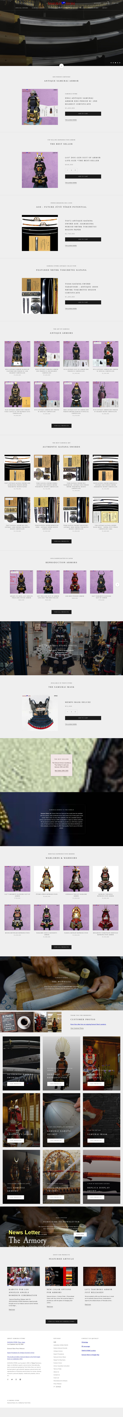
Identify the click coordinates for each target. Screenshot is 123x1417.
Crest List (56, 1378)
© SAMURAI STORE (13, 1400)
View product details (71, 120)
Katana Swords (55, 8)
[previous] (6, 585)
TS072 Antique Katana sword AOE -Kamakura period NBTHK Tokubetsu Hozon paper (17, 485)
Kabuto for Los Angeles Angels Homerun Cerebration (23, 1292)
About (104, 8)
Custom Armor (58, 1363)
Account (97, 3)
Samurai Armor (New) (60, 1357)
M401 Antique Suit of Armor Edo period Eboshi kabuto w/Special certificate (76, 411)
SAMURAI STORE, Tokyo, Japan (16, 1342)
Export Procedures (59, 1354)
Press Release (57, 1384)
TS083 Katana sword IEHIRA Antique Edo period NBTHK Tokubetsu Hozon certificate (47, 485)
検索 (55, 1342)
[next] (117, 585)
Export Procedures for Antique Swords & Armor (20, 1353)
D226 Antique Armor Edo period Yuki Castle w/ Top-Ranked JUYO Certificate (17, 411)
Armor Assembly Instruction (62, 1366)
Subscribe (80, 1234)
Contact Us (57, 1375)
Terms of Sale (57, 1369)
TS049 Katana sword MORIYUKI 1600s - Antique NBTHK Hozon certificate (47, 527)
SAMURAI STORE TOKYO (61, 1345)
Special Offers (22, 8)
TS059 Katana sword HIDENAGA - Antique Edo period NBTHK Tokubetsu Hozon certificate (105, 485)
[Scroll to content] (61, 66)
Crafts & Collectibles (74, 8)
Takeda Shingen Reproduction (76, 933)
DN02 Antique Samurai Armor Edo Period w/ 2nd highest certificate (81, 101)
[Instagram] (16, 1379)
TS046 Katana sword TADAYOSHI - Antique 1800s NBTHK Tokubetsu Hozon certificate (76, 527)
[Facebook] (7, 1379)
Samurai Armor (38, 8)
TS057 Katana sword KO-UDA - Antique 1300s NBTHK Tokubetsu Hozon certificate (17, 527)
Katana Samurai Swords (60, 1348)
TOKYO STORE (93, 8)
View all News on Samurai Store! (61, 1321)
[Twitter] (12, 1379)
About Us (56, 1372)
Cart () (115, 3)
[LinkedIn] (20, 1379)
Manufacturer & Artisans (60, 1381)
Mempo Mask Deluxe (78, 702)
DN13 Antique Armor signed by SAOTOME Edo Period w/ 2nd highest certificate (17, 371)
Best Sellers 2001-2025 (61, 771)
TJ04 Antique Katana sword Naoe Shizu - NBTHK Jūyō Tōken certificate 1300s (105, 527)
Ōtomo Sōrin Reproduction (47, 894)
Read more (12, 1309)
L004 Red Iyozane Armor (74, 596)
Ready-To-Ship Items (59, 1360)
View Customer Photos (105, 57)
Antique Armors (58, 1351)
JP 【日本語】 (58, 1387)
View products (15, 1084)
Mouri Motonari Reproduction (17, 933)
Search (106, 3)
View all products (61, 425)
